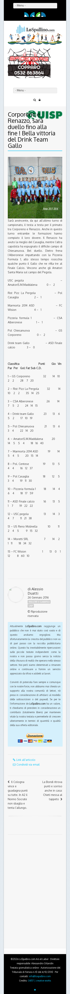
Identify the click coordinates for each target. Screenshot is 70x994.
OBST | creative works (39, 980)
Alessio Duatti (35, 591)
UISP (31, 606)
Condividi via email (28, 764)
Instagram (43, 14)
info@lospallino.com (40, 976)
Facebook (26, 14)
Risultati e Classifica (39, 602)
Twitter (32, 14)
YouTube (38, 14)
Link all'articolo (25, 759)
